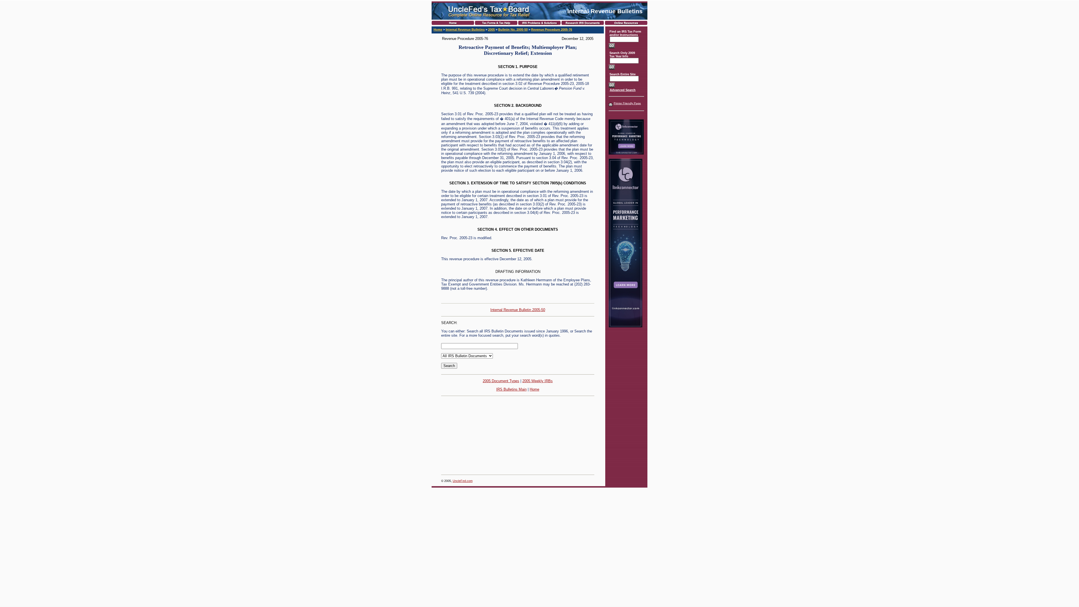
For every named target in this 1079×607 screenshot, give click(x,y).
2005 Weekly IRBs (537, 381)
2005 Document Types (501, 381)
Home (438, 29)
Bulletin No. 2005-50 (513, 29)
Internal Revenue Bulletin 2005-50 (517, 310)
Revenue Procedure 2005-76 (551, 29)
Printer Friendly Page (627, 103)
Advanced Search (623, 90)
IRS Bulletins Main (511, 389)
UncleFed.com (463, 481)
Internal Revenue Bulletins (465, 29)
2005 (491, 29)
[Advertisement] (518, 435)
